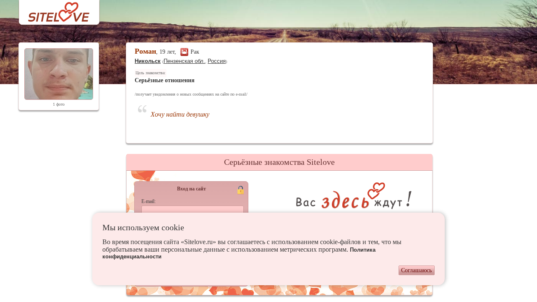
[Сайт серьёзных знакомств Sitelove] (52, 10)
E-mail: (148, 201)
